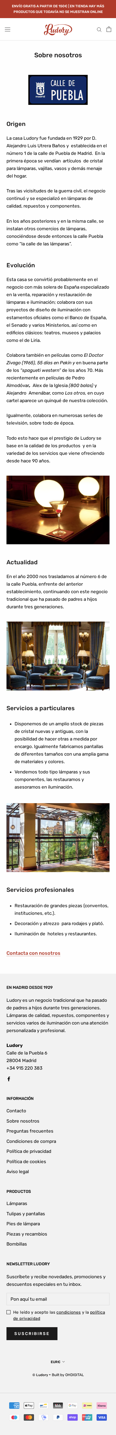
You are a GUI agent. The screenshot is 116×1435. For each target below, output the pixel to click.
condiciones (68, 1312)
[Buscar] (99, 29)
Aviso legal (17, 1171)
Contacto (16, 1110)
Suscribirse (32, 1333)
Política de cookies (26, 1161)
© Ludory (40, 1375)
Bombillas (16, 1244)
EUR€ (55, 1362)
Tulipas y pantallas (25, 1213)
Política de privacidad (28, 1151)
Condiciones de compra (31, 1141)
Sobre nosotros (22, 1121)
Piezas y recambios (26, 1234)
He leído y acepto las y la (59, 1315)
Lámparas (16, 1203)
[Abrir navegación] (7, 29)
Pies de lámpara (23, 1223)
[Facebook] (8, 1078)
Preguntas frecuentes (29, 1131)
